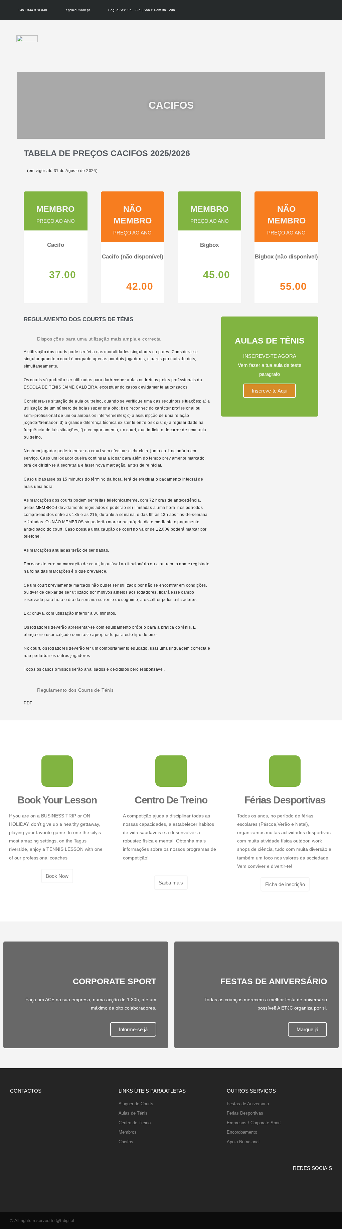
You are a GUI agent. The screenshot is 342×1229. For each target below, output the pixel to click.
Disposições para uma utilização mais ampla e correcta (99, 339)
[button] (332, 45)
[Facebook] (321, 10)
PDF (28, 703)
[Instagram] (330, 10)
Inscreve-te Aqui (269, 391)
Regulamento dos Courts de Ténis (75, 690)
